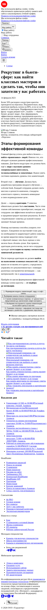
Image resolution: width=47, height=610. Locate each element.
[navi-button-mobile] (3, 60)
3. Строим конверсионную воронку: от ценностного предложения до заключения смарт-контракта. (23, 300)
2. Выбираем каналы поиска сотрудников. (18, 296)
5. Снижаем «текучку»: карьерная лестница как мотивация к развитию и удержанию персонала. (24, 309)
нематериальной (27, 274)
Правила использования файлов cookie (18, 21)
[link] (5, 46)
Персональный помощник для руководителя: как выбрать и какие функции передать (22, 362)
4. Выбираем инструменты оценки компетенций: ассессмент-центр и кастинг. (23, 304)
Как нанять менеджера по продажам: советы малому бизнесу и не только (26, 382)
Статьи (9, 66)
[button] (4, 52)
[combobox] (12, 602)
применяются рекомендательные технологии (23, 580)
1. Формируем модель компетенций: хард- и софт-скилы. (24, 292)
